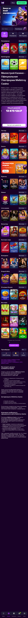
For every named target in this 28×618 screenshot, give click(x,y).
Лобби (4, 35)
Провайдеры (18, 29)
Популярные (13, 35)
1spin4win (15, 355)
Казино (8, 616)
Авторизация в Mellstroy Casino (8, 360)
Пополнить (14, 616)
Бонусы (19, 614)
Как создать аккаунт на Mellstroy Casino (10, 359)
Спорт (24, 616)
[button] (11, 25)
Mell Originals (23, 35)
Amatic (23, 355)
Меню (3, 616)
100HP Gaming (6, 355)
